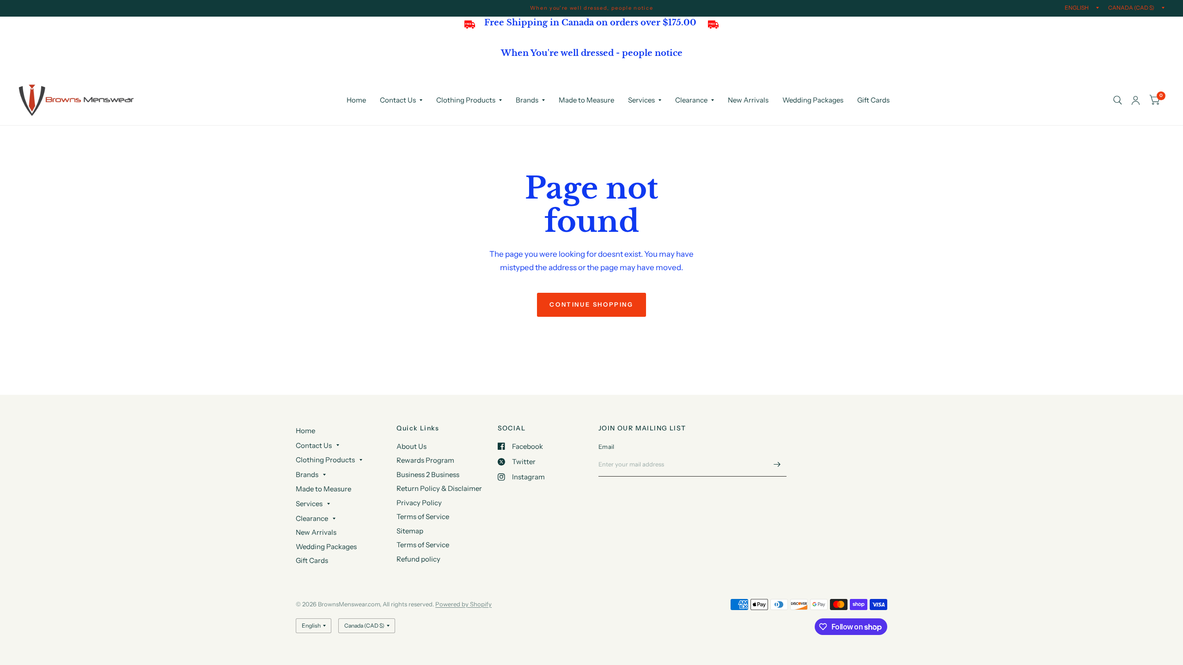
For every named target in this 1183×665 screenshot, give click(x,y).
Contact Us (398, 100)
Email (606, 446)
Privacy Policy (419, 502)
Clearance (691, 100)
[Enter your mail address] (777, 465)
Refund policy (418, 559)
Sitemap (409, 530)
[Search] (1118, 100)
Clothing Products (465, 100)
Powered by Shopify (463, 604)
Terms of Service (422, 516)
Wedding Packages (812, 100)
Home (356, 100)
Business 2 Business (427, 474)
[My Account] (1136, 100)
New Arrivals (748, 100)
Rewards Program (425, 460)
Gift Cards (873, 100)
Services (641, 100)
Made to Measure (586, 100)
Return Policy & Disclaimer (439, 488)
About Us (411, 446)
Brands (527, 100)
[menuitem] (356, 100)
